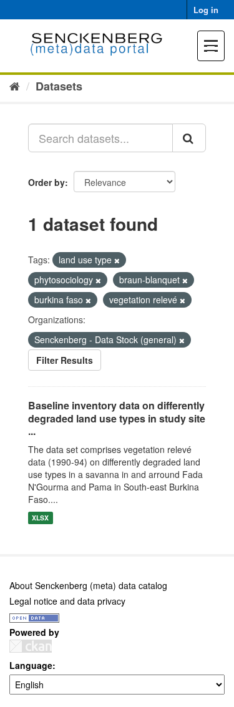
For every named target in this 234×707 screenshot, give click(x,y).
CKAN (30, 646)
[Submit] (189, 138)
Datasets (59, 86)
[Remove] (117, 260)
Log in (205, 10)
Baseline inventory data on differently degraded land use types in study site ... (116, 418)
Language (30, 665)
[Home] (14, 85)
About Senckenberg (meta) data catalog (88, 585)
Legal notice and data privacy (67, 601)
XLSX (40, 517)
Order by (46, 182)
